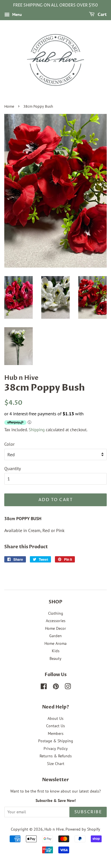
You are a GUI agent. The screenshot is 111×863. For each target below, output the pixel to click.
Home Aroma (55, 643)
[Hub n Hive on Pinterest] (56, 687)
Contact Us (55, 725)
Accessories (55, 620)
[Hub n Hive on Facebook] (43, 687)
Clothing (55, 613)
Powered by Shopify (82, 829)
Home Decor (55, 628)
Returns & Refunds (56, 755)
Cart (102, 14)
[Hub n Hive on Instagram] (68, 687)
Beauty (55, 658)
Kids (55, 650)
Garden (55, 635)
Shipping (37, 429)
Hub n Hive (54, 829)
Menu (16, 14)
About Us (55, 718)
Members (55, 733)
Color (9, 444)
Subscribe (88, 812)
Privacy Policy (56, 748)
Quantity (12, 468)
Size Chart (55, 763)
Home (9, 106)
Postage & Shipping (55, 740)
